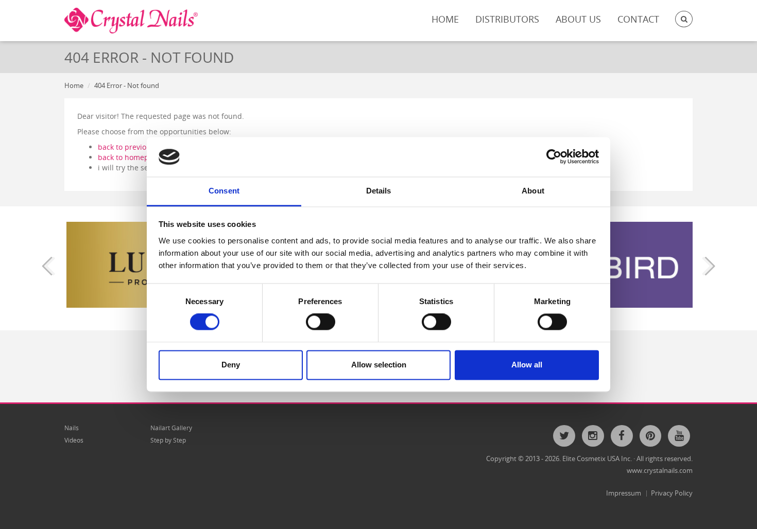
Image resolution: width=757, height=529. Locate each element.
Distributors (507, 19)
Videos (73, 440)
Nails (71, 428)
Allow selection (378, 364)
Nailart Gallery (171, 428)
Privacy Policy (672, 493)
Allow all (526, 364)
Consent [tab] (224, 190)
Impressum (623, 493)
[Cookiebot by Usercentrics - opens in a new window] (554, 157)
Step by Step (168, 440)
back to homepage (129, 157)
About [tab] (533, 190)
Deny (230, 364)
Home (445, 19)
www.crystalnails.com (660, 470)
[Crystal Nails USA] (131, 20)
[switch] (320, 322)
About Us (578, 19)
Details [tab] (378, 190)
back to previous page (136, 147)
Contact (638, 19)
